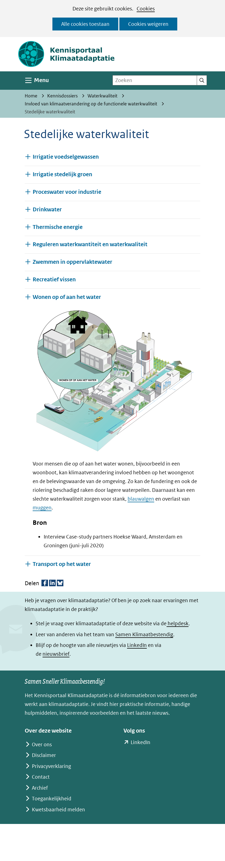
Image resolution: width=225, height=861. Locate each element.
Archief (40, 788)
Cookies (146, 8)
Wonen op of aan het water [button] (67, 297)
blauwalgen (141, 499)
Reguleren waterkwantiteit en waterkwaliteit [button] (90, 244)
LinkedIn (137, 645)
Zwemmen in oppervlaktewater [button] (72, 262)
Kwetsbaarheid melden (58, 809)
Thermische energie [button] (58, 227)
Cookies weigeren (148, 24)
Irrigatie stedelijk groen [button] (62, 174)
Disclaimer (44, 755)
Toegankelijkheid (51, 798)
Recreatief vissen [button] (54, 279)
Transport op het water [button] (62, 564)
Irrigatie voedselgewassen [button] (66, 156)
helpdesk (178, 623)
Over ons (42, 744)
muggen (42, 507)
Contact (41, 777)
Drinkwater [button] (47, 209)
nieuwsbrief (56, 654)
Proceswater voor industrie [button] (67, 192)
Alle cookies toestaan (85, 24)
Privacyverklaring (51, 766)
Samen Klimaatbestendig (144, 634)
